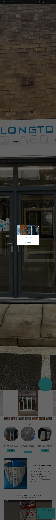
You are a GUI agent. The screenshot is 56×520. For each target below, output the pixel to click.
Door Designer (28, 242)
